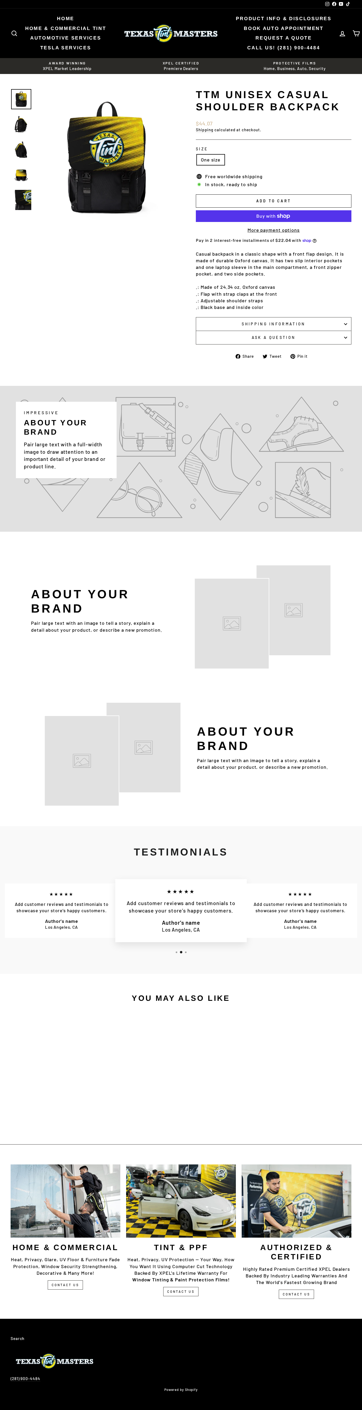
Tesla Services (65, 47)
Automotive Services (65, 38)
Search (17, 1338)
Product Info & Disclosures (283, 18)
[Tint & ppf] (181, 1201)
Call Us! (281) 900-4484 (283, 47)
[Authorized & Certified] (296, 1201)
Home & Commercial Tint (65, 28)
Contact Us (65, 1285)
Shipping (204, 129)
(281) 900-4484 (25, 1378)
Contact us (296, 1294)
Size (202, 149)
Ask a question (273, 337)
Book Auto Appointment (284, 28)
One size (210, 160)
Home (65, 18)
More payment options (274, 230)
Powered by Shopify (181, 1389)
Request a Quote (283, 38)
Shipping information (273, 324)
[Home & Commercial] (65, 1201)
